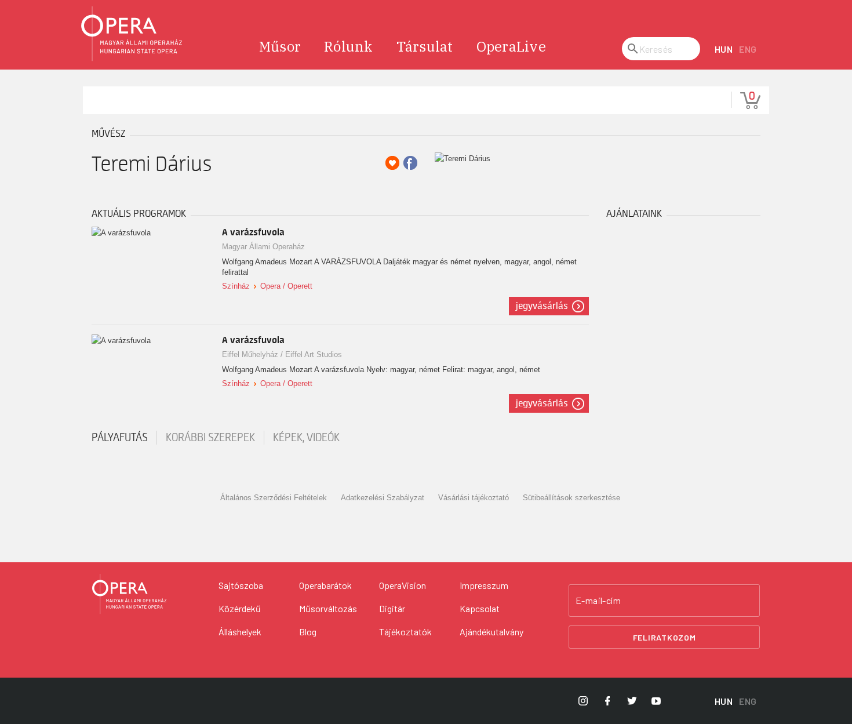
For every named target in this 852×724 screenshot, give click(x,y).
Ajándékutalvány (491, 631)
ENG (748, 48)
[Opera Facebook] (607, 701)
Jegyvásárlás (542, 306)
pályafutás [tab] (120, 437)
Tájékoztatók (405, 631)
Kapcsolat (480, 608)
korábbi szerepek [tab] (210, 437)
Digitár (392, 608)
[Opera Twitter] (631, 701)
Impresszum (484, 585)
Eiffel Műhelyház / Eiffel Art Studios (282, 354)
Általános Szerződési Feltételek (273, 497)
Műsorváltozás (328, 608)
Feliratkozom (664, 637)
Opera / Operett (286, 286)
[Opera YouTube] (656, 701)
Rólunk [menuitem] (348, 46)
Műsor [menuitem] (280, 46)
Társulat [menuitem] (424, 46)
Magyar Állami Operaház (263, 246)
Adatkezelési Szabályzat (382, 497)
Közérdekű (240, 608)
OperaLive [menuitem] (511, 46)
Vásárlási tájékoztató (473, 497)
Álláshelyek (240, 631)
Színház (236, 286)
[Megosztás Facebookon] (410, 163)
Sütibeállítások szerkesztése (571, 497)
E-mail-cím (598, 600)
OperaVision (402, 585)
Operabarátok (325, 585)
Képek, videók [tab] (306, 437)
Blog (307, 631)
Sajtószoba (241, 585)
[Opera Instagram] (583, 701)
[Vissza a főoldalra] (132, 33)
